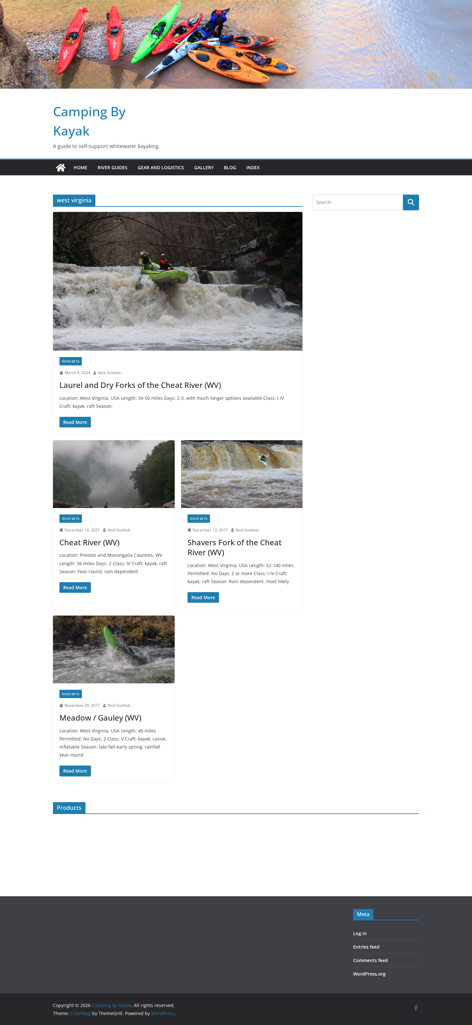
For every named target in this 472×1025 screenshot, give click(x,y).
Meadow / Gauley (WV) (100, 717)
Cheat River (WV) (89, 542)
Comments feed (370, 960)
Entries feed (366, 947)
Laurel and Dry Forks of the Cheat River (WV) (140, 385)
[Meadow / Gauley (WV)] (114, 649)
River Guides (112, 167)
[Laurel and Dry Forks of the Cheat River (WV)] (177, 281)
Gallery (204, 167)
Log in (360, 933)
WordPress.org (369, 974)
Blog (230, 167)
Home (80, 167)
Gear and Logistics (161, 167)
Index (253, 167)
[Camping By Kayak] (60, 167)
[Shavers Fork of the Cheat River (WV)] (242, 474)
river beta (70, 361)
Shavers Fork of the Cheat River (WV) (235, 547)
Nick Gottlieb (109, 372)
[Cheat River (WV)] (114, 474)
